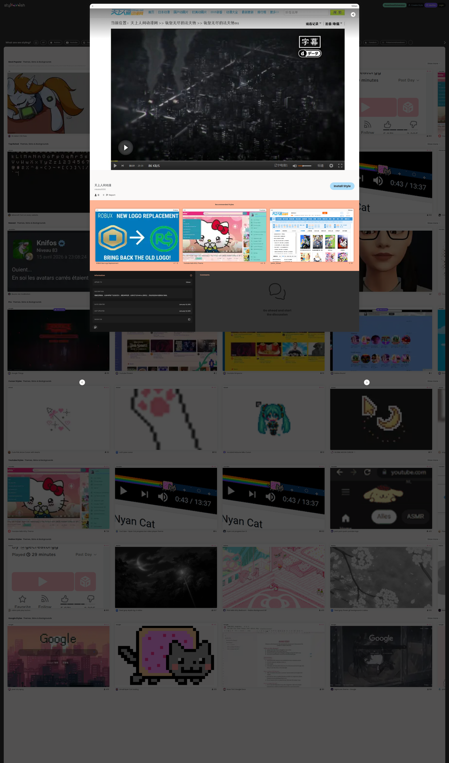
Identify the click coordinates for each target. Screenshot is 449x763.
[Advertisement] (9, 381)
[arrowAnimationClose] (82, 382)
